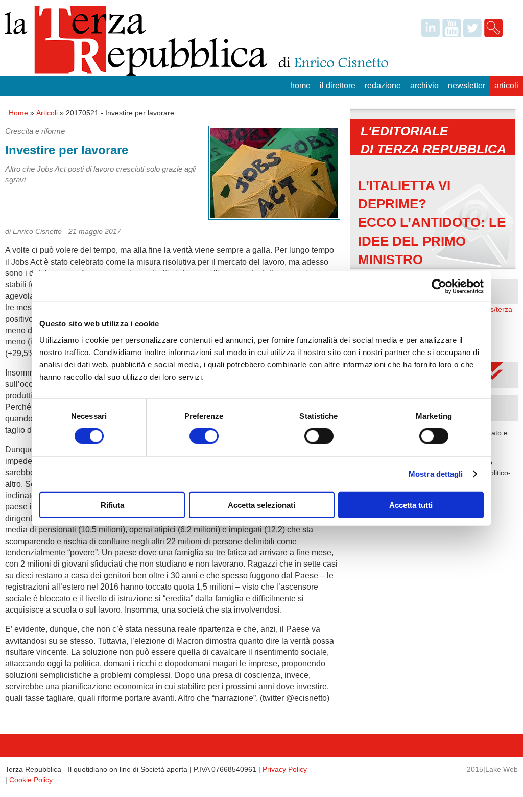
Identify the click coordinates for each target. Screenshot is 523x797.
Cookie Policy (31, 780)
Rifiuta (112, 504)
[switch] (204, 436)
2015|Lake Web (492, 769)
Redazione (383, 85)
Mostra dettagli (436, 474)
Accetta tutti (411, 504)
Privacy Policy (285, 769)
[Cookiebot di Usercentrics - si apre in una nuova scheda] (439, 286)
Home (300, 85)
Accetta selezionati (261, 504)
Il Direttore (337, 85)
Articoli (506, 85)
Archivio (424, 85)
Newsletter (466, 85)
